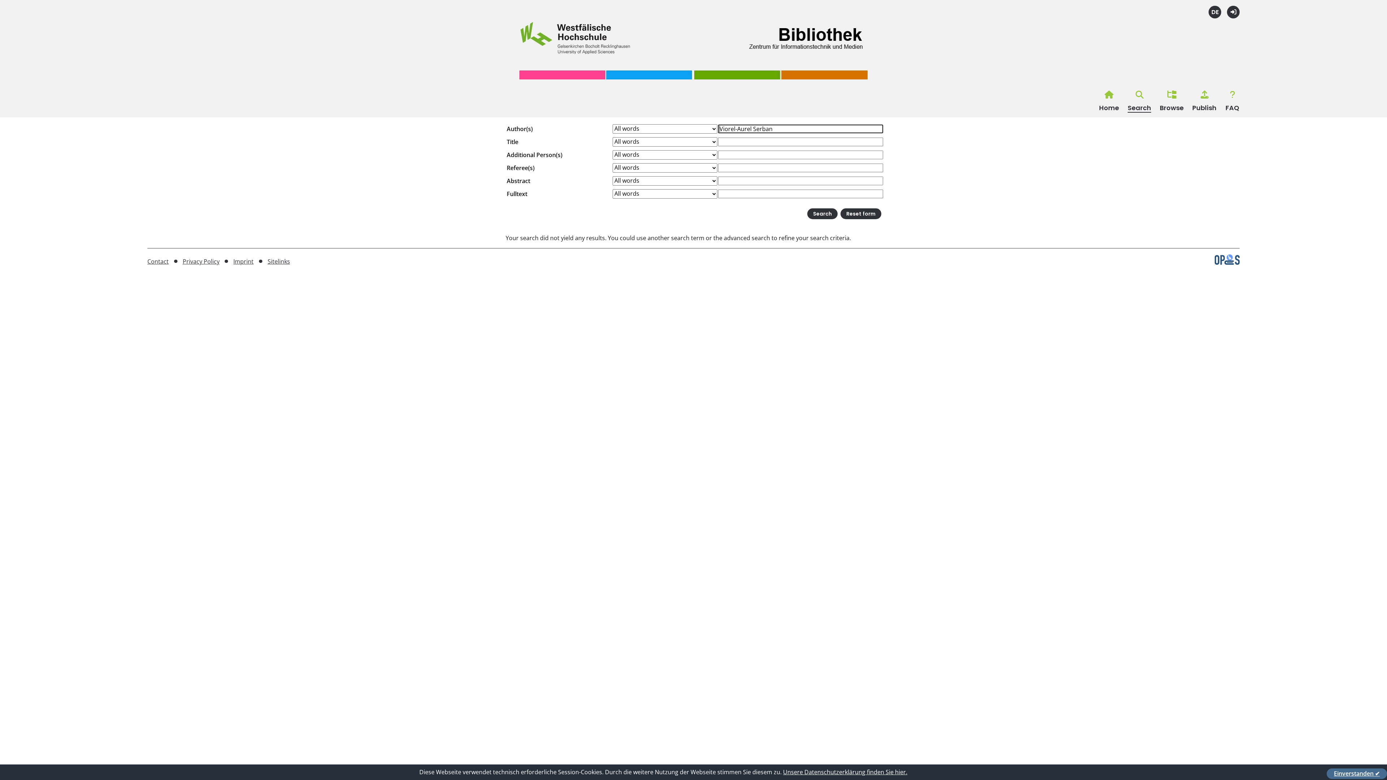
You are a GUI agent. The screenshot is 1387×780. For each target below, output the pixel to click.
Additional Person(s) (534, 155)
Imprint (243, 261)
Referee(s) (521, 168)
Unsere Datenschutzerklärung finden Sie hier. (845, 772)
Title (512, 142)
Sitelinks (279, 261)
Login (1233, 12)
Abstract (518, 181)
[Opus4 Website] (1227, 262)
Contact (158, 261)
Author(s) (520, 129)
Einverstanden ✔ (1357, 773)
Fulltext (517, 194)
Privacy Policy (201, 261)
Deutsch (1215, 12)
